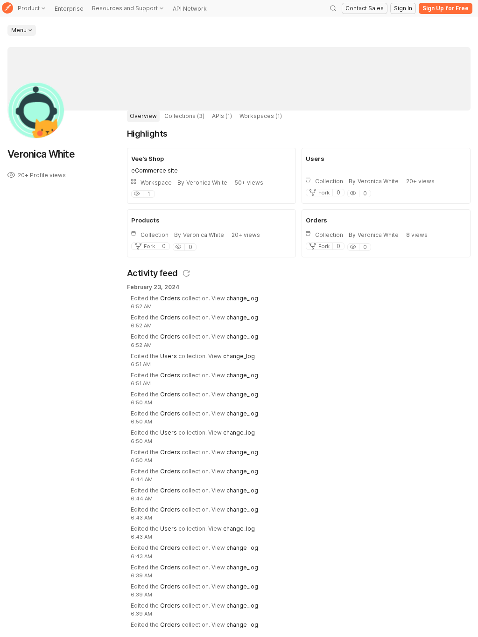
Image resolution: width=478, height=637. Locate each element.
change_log (242, 298)
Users (168, 356)
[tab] (143, 116)
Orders (170, 298)
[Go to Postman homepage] (7, 8)
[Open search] (333, 8)
